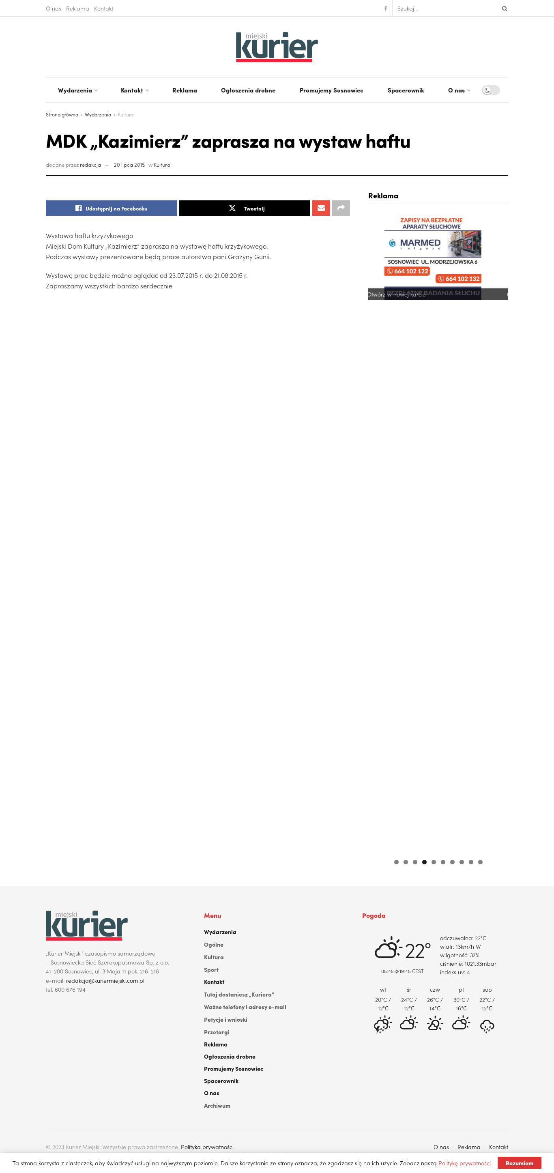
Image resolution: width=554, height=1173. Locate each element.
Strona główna (62, 114)
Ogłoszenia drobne (248, 90)
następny (498, 532)
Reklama (77, 8)
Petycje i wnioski (225, 1019)
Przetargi (217, 1032)
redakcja (90, 164)
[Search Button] (503, 8)
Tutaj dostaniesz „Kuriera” (239, 994)
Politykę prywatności (464, 1163)
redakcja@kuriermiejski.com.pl (105, 980)
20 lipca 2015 (129, 164)
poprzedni (378, 532)
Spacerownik (406, 90)
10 (480, 862)
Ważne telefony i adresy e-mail (245, 1007)
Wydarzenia (75, 90)
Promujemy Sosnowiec (331, 90)
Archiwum (217, 1105)
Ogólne (213, 944)
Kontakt (103, 8)
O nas (53, 8)
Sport (211, 969)
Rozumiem (519, 1163)
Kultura (125, 114)
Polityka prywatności (207, 1147)
